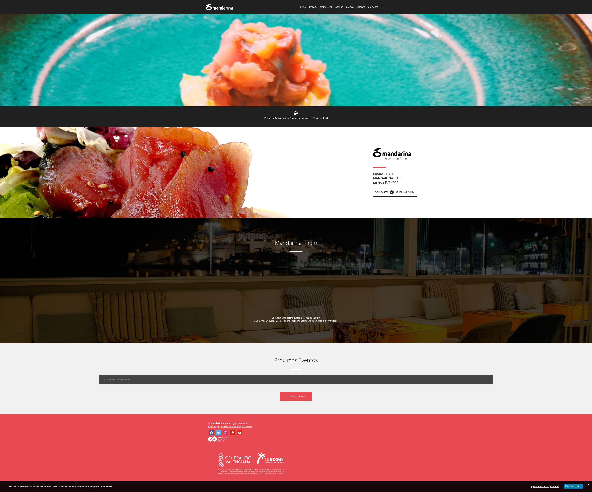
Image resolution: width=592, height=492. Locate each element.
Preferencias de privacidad (546, 486)
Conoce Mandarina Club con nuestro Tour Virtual (296, 118)
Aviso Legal (214, 426)
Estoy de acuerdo (573, 486)
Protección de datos (231, 426)
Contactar (247, 426)
